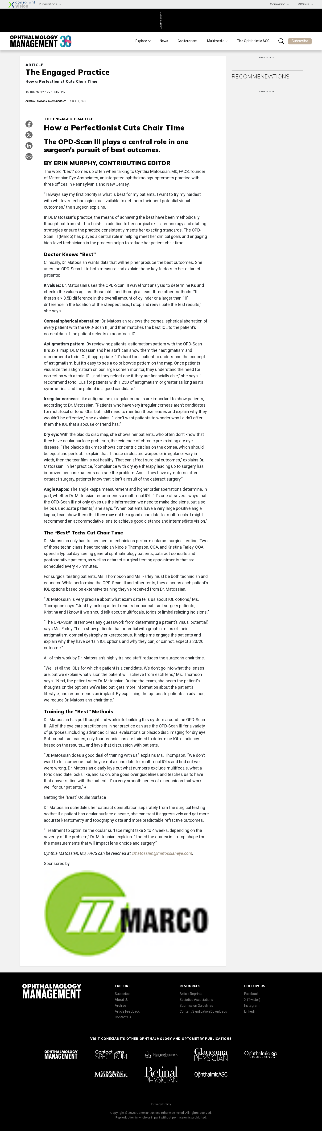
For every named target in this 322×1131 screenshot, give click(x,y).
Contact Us (123, 1017)
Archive (120, 1005)
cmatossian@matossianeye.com (162, 853)
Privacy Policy (161, 1104)
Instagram (252, 1005)
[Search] (281, 41)
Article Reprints (191, 994)
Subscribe (300, 41)
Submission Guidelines (196, 1005)
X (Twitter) (252, 1000)
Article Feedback (127, 1011)
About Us (121, 1000)
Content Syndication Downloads (203, 1011)
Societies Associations (196, 1000)
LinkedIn (250, 1011)
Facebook (251, 994)
